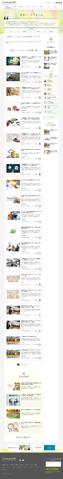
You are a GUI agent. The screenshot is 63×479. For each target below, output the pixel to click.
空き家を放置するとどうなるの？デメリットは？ (31, 349)
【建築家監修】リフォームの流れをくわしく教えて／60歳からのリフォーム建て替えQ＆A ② (31, 134)
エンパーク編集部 (35, 112)
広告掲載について (4, 469)
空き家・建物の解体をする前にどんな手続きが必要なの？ (31, 150)
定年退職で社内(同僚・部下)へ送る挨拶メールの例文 (53, 58)
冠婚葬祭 (17, 464)
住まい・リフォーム (25, 65)
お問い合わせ (25, 467)
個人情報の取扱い (20, 467)
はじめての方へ (8, 467)
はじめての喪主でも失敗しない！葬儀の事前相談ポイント (31, 423)
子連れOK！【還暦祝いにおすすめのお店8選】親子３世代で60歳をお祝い (54, 52)
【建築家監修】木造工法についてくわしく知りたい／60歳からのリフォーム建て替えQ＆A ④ (31, 88)
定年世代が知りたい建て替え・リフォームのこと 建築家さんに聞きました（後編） (31, 306)
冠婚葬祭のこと (21, 6)
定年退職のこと (7, 6)
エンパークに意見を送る (53, 468)
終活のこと (28, 6)
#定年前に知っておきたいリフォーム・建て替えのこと (15, 41)
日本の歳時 (15, 6)
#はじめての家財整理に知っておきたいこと (33, 41)
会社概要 (3, 467)
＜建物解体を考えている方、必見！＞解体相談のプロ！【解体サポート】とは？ (31, 259)
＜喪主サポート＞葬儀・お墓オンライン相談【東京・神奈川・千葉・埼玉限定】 (31, 395)
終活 (7, 464)
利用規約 (14, 467)
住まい (11, 31)
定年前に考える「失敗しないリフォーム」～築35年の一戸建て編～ (31, 291)
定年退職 (3, 464)
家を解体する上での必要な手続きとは (53, 130)
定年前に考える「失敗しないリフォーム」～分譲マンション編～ (31, 275)
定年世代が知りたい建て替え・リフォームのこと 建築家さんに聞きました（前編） (31, 321)
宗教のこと (35, 6)
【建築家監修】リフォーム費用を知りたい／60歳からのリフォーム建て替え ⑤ (31, 57)
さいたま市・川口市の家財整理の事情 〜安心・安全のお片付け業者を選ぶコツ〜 (31, 212)
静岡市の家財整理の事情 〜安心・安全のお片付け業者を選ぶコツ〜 (31, 228)
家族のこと (42, 6)
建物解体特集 (51, 31)
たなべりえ (36, 315)
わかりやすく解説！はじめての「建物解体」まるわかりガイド (31, 73)
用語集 (55, 6)
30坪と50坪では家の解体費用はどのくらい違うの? (30, 181)
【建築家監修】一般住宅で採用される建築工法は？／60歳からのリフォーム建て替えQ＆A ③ (30, 119)
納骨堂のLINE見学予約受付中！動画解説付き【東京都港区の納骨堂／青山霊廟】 (31, 383)
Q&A (32, 464)
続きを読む (23, 63)
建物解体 (38, 31)
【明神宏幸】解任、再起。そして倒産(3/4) (53, 64)
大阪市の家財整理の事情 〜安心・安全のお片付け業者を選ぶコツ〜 (31, 243)
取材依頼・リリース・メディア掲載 (34, 467)
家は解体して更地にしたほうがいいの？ (53, 144)
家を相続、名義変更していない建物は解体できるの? (31, 104)
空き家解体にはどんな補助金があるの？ (29, 336)
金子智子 (36, 67)
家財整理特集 (25, 31)
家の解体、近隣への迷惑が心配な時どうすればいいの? (31, 196)
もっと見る (51, 71)
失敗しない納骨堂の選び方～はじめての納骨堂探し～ (31, 410)
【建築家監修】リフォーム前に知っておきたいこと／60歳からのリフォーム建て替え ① (31, 165)
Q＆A (48, 6)
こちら (50, 472)
